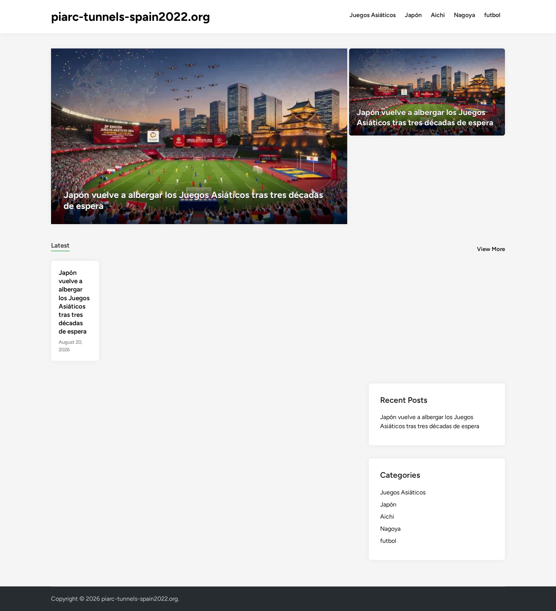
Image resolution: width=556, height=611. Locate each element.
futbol (492, 15)
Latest (60, 245)
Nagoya (464, 15)
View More (491, 249)
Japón (413, 15)
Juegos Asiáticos (372, 15)
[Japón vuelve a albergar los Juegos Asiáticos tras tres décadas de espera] (199, 136)
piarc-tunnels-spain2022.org (130, 16)
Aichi (438, 15)
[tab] (60, 244)
